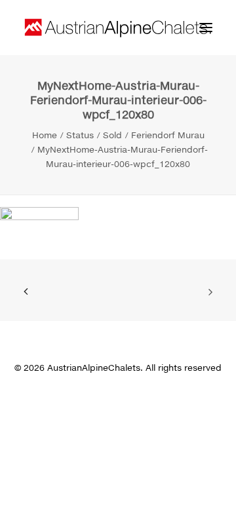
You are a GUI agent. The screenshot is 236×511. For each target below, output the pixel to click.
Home (44, 135)
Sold (112, 135)
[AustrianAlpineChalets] (118, 27)
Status (80, 135)
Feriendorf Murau (168, 135)
